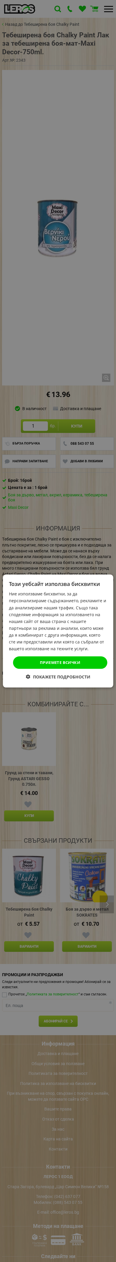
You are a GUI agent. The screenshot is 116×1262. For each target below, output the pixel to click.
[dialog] (58, 631)
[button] (58, 676)
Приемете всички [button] (60, 662)
